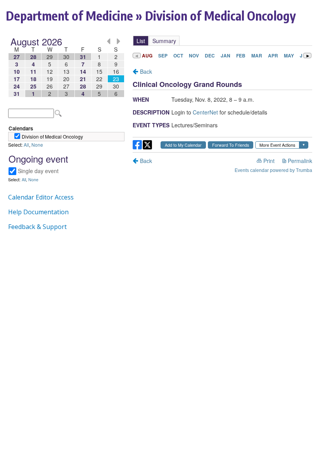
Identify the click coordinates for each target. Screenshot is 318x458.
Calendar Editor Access (41, 197)
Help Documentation (38, 212)
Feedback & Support (37, 226)
